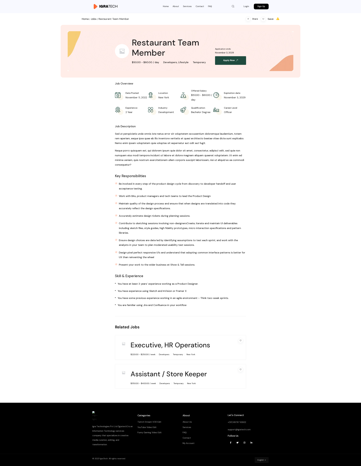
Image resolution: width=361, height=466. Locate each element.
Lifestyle (183, 62)
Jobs (93, 19)
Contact (200, 6)
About (176, 6)
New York (163, 97)
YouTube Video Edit (147, 427)
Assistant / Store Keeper (169, 374)
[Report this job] (277, 18)
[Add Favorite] (240, 340)
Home (166, 6)
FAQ (210, 6)
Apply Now (229, 60)
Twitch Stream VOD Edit (149, 422)
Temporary (199, 62)
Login (246, 6)
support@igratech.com (239, 429)
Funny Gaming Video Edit (149, 432)
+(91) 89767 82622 (237, 422)
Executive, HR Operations (170, 345)
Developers (170, 62)
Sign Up (261, 6)
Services (187, 6)
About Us (187, 422)
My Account (188, 443)
